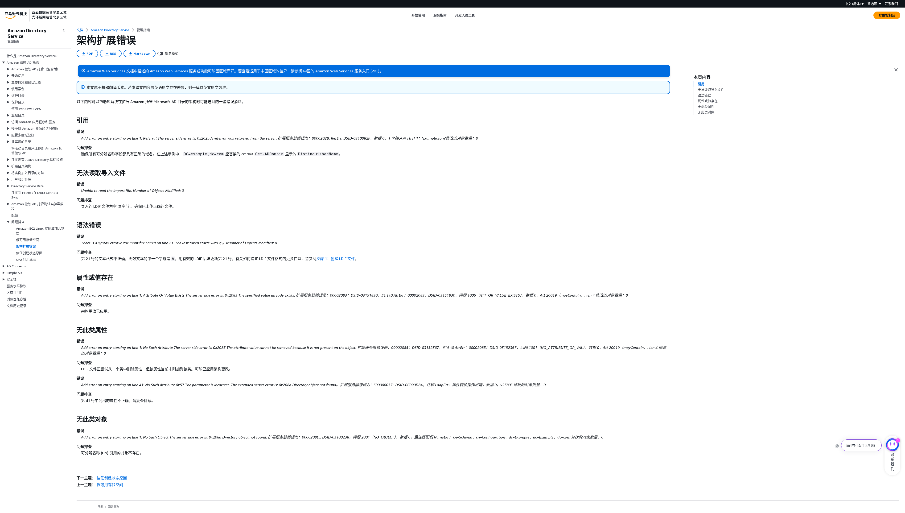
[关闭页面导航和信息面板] (896, 70)
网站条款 (113, 507)
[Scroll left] (408, 15)
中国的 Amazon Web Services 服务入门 (336, 71)
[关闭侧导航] (63, 30)
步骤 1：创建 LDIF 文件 (335, 258)
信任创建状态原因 (112, 478)
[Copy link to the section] (73, 120)
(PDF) (374, 71)
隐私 (100, 507)
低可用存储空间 (110, 484)
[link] (143, 30)
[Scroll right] (478, 15)
